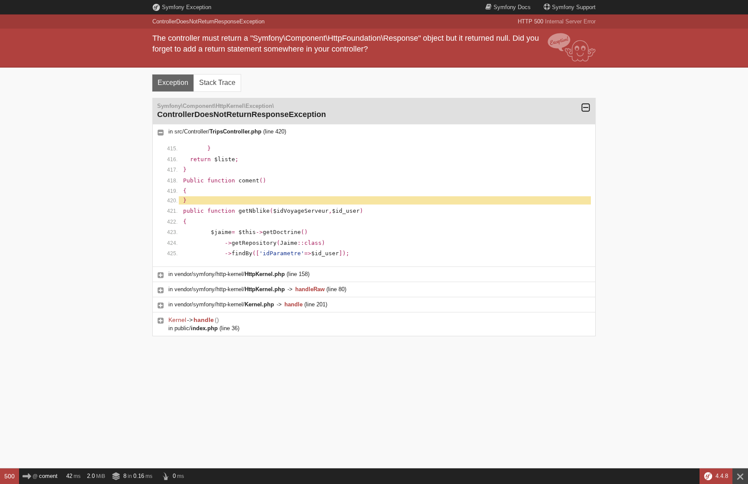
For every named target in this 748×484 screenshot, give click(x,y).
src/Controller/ (217, 131)
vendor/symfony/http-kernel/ (229, 274)
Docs (512, 7)
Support (574, 7)
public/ (196, 328)
